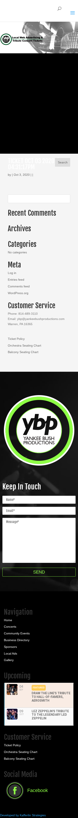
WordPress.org (18, 293)
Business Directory (16, 640)
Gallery (9, 660)
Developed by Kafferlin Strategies (23, 815)
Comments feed (19, 286)
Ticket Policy (16, 339)
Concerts (10, 626)
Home (8, 620)
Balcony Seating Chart (23, 352)
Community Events (17, 633)
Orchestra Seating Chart (24, 345)
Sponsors (10, 647)
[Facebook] (26, 800)
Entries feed (16, 279)
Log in (12, 273)
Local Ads (10, 653)
